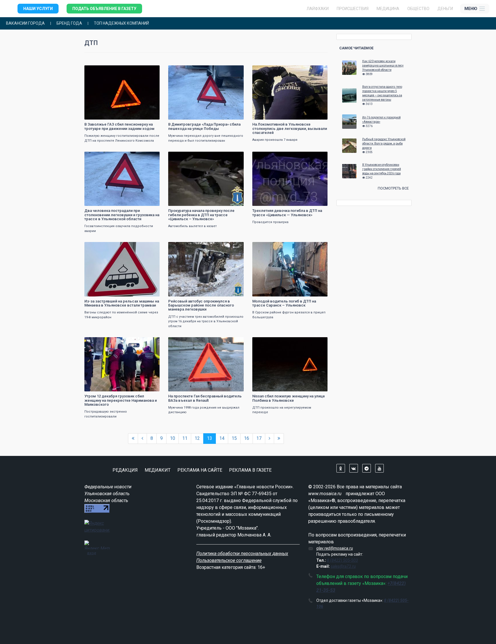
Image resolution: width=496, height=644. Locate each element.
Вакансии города (25, 23)
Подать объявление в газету (104, 8)
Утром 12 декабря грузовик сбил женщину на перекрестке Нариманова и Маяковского (120, 400)
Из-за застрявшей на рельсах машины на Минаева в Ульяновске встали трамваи (121, 303)
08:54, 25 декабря (102, 247)
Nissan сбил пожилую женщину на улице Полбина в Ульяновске (288, 398)
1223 (150, 156)
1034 (234, 342)
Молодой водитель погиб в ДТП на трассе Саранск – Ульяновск (284, 303)
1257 (318, 70)
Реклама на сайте (199, 470)
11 (184, 438)
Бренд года (69, 23)
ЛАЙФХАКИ (318, 8)
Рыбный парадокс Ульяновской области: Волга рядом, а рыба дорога (384, 143)
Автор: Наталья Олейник (107, 114)
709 (235, 70)
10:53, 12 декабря (102, 342)
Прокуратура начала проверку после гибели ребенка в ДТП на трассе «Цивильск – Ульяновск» (201, 214)
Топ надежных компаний (121, 23)
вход (91, 553)
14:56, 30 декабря (102, 156)
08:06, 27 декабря (270, 156)
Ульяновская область (106, 493)
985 (319, 342)
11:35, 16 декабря (186, 247)
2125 (318, 247)
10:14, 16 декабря (270, 247)
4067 (318, 156)
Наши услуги (38, 8)
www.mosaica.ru (325, 493)
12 (197, 438)
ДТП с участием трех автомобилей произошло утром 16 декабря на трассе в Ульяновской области (205, 321)
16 (246, 438)
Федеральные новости (107, 486)
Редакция (125, 470)
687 (151, 70)
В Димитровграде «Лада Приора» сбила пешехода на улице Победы (204, 126)
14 (221, 438)
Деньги (445, 8)
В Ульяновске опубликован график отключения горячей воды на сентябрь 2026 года (381, 169)
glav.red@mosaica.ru (334, 548)
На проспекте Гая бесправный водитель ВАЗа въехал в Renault (205, 398)
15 (234, 438)
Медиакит (157, 470)
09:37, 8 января (268, 70)
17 (258, 438)
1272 (150, 247)
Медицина (388, 8)
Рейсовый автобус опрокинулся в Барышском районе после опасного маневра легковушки (201, 305)
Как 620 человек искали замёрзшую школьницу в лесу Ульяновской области (383, 65)
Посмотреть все (393, 188)
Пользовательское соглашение (228, 560)
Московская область (106, 500)
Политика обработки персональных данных (242, 553)
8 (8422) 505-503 (342, 560)
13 (209, 438)
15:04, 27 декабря (186, 156)
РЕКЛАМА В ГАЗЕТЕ (250, 470)
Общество (418, 8)
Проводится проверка (270, 222)
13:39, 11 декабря (186, 342)
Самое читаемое (356, 48)
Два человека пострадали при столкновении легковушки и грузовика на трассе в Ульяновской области (121, 214)
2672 (234, 247)
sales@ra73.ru (343, 566)
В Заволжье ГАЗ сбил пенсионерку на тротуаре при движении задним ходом (119, 126)
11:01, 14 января (185, 70)
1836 (150, 342)
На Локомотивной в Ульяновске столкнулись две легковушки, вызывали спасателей (289, 128)
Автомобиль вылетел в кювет (192, 226)
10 (172, 438)
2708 (234, 156)
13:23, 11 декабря (270, 342)
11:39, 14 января (101, 70)
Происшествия (353, 8)
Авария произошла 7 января (274, 140)
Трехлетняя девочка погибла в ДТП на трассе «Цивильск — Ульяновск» (287, 212)
